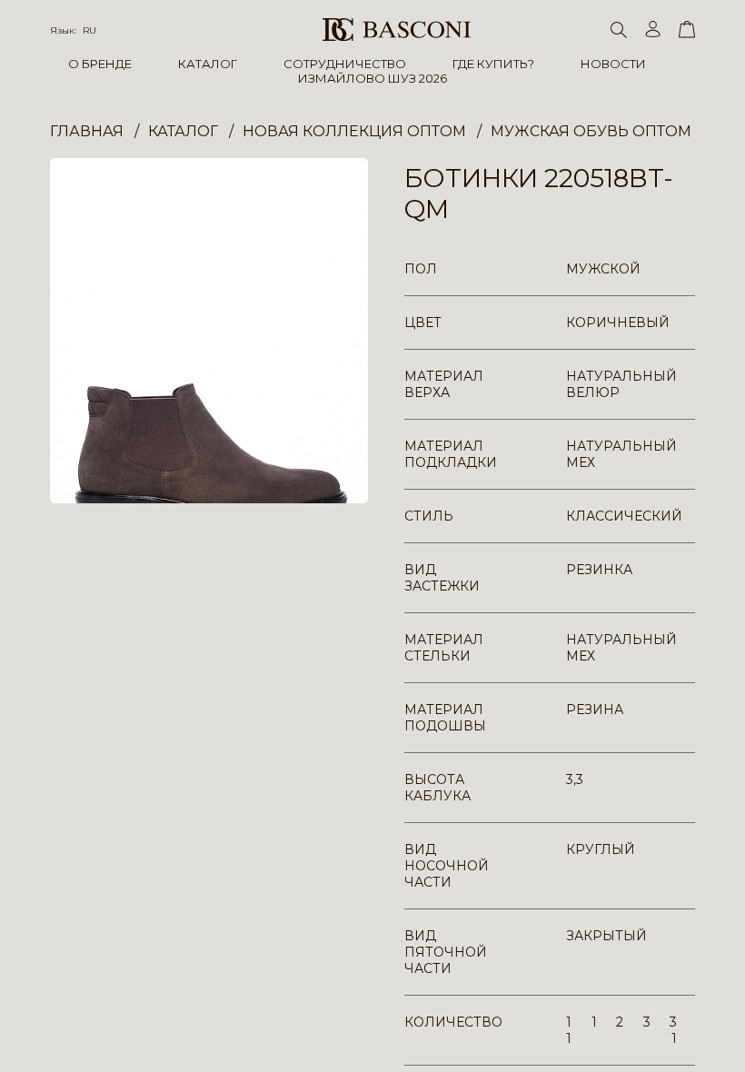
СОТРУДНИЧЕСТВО (344, 63)
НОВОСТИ (613, 63)
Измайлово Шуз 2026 (372, 78)
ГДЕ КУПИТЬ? (493, 63)
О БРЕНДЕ (100, 63)
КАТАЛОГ (207, 63)
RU (89, 30)
